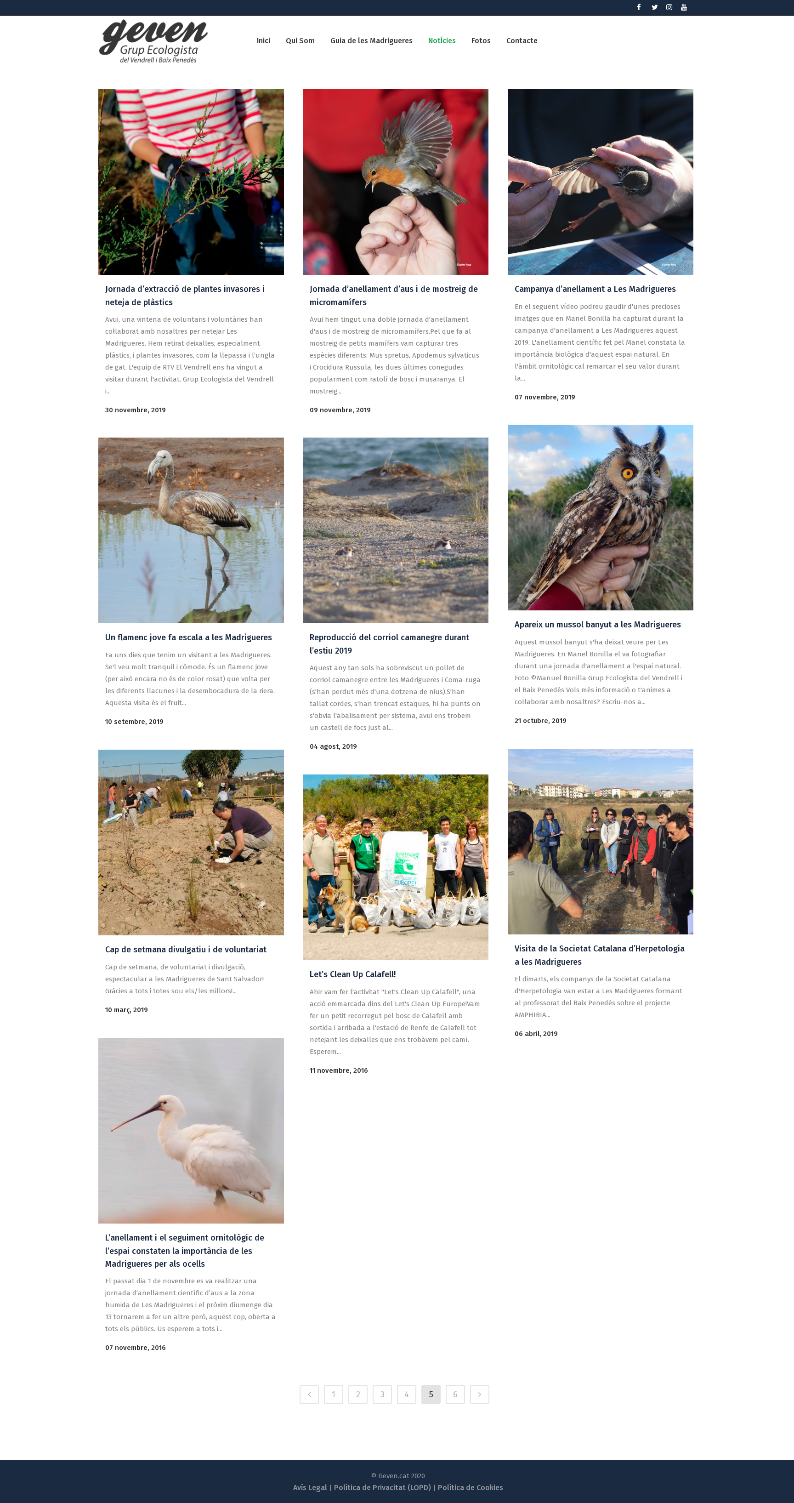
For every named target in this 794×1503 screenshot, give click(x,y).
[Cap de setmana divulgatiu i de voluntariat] (191, 842)
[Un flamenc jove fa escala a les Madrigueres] (191, 530)
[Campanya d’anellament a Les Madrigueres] (600, 182)
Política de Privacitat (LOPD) (382, 1487)
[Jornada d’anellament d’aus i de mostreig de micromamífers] (395, 182)
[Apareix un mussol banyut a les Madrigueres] (600, 517)
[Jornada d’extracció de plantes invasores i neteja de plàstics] (191, 182)
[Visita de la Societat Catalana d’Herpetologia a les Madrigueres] (600, 841)
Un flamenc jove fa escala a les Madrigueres (188, 637)
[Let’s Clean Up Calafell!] (395, 867)
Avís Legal (310, 1487)
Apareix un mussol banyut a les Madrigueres (598, 625)
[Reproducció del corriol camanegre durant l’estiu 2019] (395, 530)
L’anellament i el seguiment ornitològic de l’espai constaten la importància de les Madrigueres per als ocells (184, 1251)
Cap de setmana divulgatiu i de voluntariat (186, 950)
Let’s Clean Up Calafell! (353, 974)
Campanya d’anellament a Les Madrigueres (595, 289)
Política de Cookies (470, 1487)
